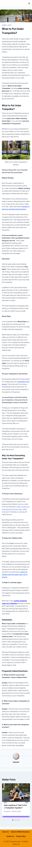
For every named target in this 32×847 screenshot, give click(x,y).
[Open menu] (29, 3)
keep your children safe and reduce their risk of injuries (14, 574)
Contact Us (10, 836)
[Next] (26, 800)
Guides (4, 25)
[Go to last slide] (5, 800)
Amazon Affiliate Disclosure (20, 832)
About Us (5, 832)
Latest (9, 25)
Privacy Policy (21, 836)
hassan (8, 811)
